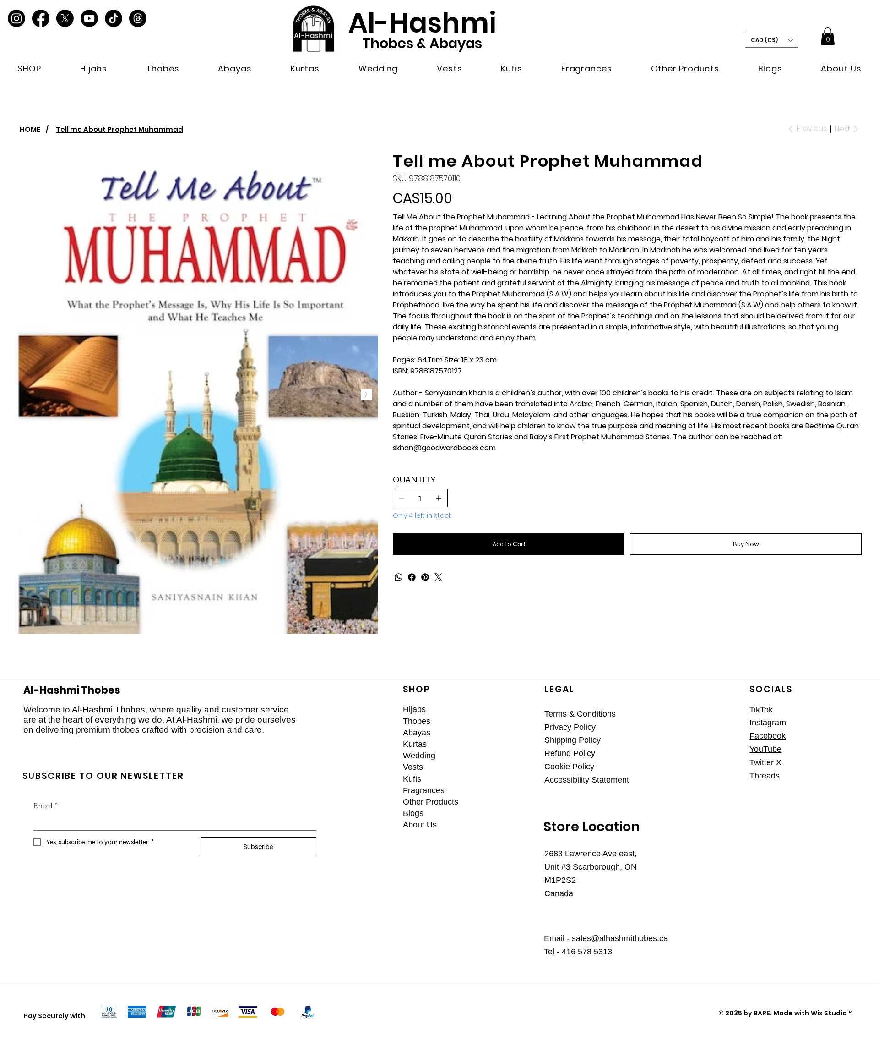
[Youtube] (89, 18)
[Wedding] (521, 756)
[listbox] (771, 40)
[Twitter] (438, 577)
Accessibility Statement (586, 779)
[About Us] (521, 825)
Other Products (430, 801)
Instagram (767, 722)
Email (45, 805)
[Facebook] (40, 18)
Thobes (416, 721)
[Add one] (438, 498)
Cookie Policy (569, 766)
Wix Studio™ (831, 1013)
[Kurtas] (521, 744)
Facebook (767, 735)
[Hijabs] (521, 709)
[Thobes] (521, 721)
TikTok (761, 709)
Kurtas (415, 744)
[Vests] (521, 767)
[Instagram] (16, 18)
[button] (29, 68)
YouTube (765, 749)
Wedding (419, 755)
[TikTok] (113, 18)
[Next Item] (366, 394)
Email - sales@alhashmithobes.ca (606, 938)
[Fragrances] (521, 790)
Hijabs (414, 709)
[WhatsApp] (398, 577)
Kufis (412, 778)
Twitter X (765, 762)
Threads (764, 775)
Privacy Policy (570, 727)
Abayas (416, 732)
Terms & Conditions (580, 713)
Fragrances (424, 790)
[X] (65, 18)
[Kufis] (521, 779)
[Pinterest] (425, 577)
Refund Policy (569, 753)
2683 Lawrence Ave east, (590, 853)
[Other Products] (521, 802)
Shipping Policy (572, 740)
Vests (413, 767)
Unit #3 (558, 866)
